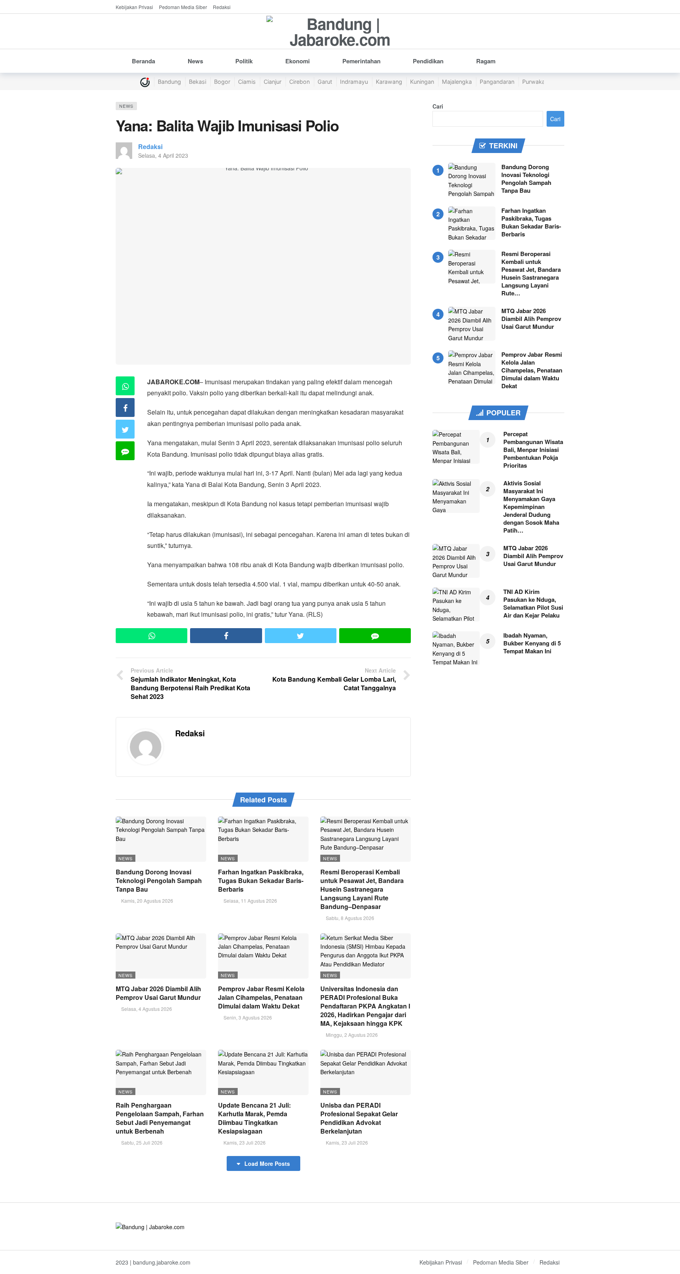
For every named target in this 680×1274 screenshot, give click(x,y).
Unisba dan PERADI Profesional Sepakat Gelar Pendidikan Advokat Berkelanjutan (359, 1118)
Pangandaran (497, 81)
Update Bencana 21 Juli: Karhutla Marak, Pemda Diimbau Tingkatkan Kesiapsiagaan (254, 1118)
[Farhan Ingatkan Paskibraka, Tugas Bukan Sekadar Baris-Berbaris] (263, 839)
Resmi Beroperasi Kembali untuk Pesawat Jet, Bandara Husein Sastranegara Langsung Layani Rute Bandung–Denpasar (362, 889)
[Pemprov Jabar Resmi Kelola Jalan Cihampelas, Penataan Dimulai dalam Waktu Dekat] (263, 956)
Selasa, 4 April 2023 (163, 155)
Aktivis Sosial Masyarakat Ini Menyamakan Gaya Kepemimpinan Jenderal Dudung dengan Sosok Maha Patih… (531, 507)
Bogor (222, 81)
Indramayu (354, 81)
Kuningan (422, 81)
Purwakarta (537, 81)
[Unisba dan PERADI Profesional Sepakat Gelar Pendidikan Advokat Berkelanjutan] (365, 1072)
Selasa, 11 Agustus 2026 (250, 900)
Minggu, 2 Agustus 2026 (352, 1034)
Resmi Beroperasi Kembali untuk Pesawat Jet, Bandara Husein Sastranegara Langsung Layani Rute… (531, 273)
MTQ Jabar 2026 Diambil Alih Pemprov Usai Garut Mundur (158, 993)
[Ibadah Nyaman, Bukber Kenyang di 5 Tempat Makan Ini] (456, 648)
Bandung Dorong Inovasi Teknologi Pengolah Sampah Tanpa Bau (159, 880)
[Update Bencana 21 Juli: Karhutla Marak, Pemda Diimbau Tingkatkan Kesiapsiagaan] (263, 1072)
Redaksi (150, 146)
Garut (325, 81)
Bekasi (197, 81)
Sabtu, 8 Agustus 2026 (350, 917)
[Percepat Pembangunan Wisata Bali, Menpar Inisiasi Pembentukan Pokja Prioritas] (456, 447)
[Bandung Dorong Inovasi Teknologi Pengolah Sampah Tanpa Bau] (161, 839)
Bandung (169, 81)
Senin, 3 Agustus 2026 (248, 1017)
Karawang (389, 81)
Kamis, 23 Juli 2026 (245, 1142)
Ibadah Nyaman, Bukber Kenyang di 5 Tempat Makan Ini (532, 643)
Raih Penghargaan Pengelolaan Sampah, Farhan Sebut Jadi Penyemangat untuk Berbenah (160, 1118)
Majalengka (457, 81)
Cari (437, 106)
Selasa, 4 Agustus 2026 (146, 1008)
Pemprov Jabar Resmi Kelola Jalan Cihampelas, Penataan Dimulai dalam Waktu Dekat (261, 997)
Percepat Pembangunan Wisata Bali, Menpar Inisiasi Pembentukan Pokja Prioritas (533, 450)
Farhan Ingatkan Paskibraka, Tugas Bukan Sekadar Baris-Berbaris (260, 880)
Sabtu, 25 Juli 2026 (142, 1142)
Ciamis (247, 81)
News (126, 106)
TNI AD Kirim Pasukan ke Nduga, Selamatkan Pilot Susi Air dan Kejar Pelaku (533, 603)
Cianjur (272, 81)
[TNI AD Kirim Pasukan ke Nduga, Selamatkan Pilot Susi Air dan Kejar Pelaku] (456, 604)
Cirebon (299, 81)
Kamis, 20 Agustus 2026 (147, 900)
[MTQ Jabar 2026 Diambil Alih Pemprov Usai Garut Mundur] (161, 956)
